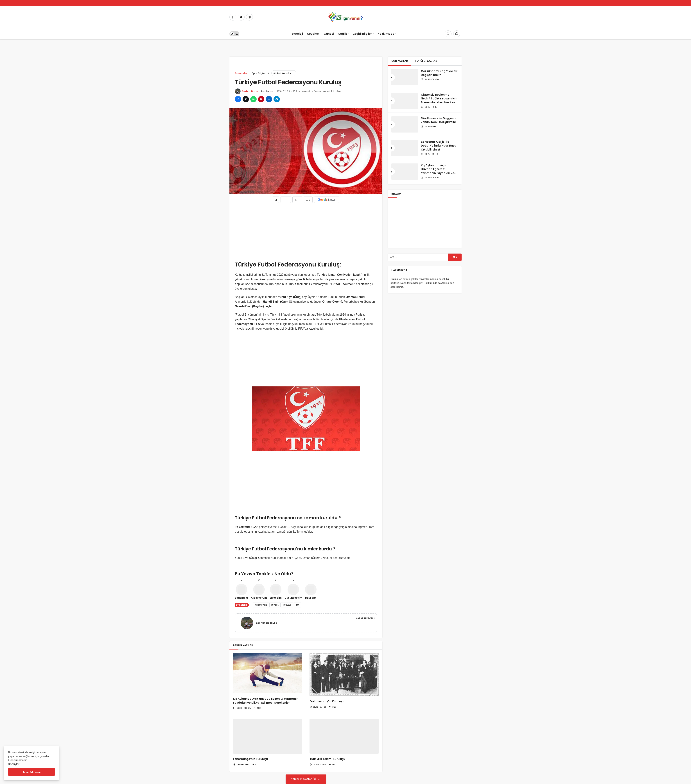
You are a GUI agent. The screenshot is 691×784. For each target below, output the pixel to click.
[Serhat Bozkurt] (248, 622)
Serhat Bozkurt (251, 91)
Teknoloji (296, 34)
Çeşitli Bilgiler (362, 34)
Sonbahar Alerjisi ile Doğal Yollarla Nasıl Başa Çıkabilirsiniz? (438, 146)
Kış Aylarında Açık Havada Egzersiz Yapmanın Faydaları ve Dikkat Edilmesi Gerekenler (265, 701)
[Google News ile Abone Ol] (326, 200)
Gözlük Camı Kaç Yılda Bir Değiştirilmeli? (439, 73)
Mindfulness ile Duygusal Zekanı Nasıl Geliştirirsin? (439, 120)
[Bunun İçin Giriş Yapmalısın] (276, 200)
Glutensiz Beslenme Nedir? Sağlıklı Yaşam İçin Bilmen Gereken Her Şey (439, 98)
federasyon (261, 605)
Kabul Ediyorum (31, 772)
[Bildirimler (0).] (456, 33)
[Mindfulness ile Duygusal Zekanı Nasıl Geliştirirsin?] (404, 124)
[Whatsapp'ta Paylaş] (253, 99)
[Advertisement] (306, 231)
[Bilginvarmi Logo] (345, 17)
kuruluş (287, 605)
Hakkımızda (386, 34)
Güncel (329, 34)
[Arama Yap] (448, 33)
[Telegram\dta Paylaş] (277, 99)
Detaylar (13, 764)
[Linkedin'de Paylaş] (269, 99)
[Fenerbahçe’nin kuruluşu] (267, 740)
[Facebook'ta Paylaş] (238, 99)
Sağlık (342, 34)
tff (297, 605)
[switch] (234, 33)
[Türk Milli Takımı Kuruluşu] (344, 736)
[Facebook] (232, 17)
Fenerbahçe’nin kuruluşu (250, 767)
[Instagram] (249, 17)
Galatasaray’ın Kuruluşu (327, 701)
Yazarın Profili (365, 618)
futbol (275, 605)
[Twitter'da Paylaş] (246, 99)
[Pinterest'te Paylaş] (261, 99)
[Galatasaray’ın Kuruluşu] (344, 674)
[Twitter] (241, 17)
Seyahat (313, 34)
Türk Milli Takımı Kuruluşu (327, 759)
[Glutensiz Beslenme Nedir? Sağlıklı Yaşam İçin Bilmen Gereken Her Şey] (404, 101)
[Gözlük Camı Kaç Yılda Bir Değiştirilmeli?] (404, 77)
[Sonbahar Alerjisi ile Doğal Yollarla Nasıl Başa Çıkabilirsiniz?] (404, 148)
